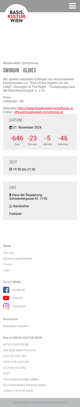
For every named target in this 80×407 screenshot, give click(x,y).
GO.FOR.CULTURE (14, 367)
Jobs (6, 270)
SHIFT (7, 373)
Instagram (19, 306)
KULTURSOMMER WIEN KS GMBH (24, 385)
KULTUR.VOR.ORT (14, 356)
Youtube (17, 298)
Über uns (8, 253)
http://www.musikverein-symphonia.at (45, 108)
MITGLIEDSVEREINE (16, 344)
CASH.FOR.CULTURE (16, 361)
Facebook (18, 290)
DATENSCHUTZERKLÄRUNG (49, 402)
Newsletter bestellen (16, 326)
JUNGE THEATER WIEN (18, 390)
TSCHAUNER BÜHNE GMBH (21, 379)
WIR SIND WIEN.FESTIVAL (19, 350)
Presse (7, 264)
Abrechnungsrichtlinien (17, 258)
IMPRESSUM (21, 402)
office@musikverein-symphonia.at (38, 112)
